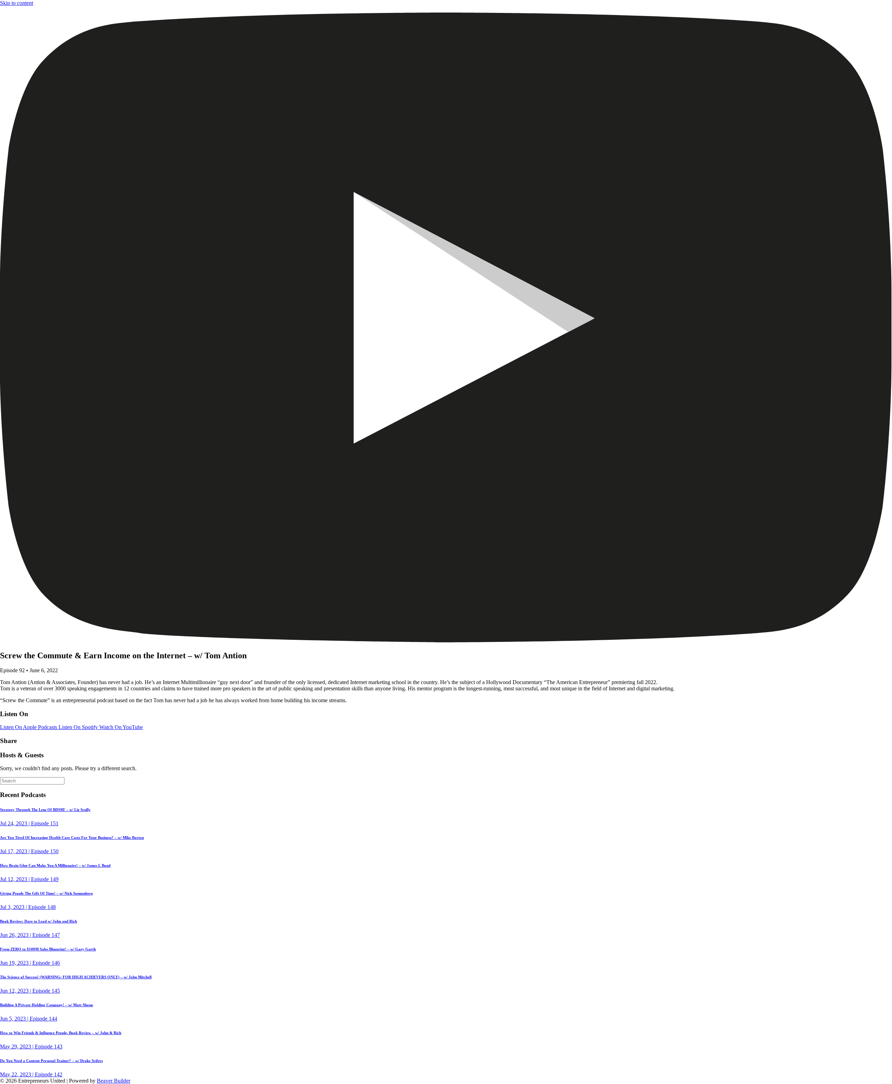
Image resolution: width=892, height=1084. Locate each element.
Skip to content (16, 3)
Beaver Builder (113, 1081)
